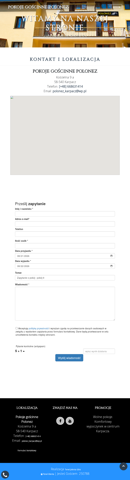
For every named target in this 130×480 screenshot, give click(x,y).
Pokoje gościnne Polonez (38, 7)
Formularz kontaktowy (27, 450)
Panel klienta (49, 474)
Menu (116, 7)
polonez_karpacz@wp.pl (69, 91)
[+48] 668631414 (71, 86)
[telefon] (5, 475)
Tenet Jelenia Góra (73, 469)
